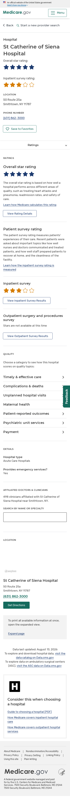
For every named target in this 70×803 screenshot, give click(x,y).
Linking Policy (53, 755)
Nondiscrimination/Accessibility (42, 751)
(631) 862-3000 (14, 118)
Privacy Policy (11, 755)
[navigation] (35, 145)
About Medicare (12, 751)
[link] (35, 377)
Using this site (11, 759)
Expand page (16, 633)
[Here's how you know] (35, 4)
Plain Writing (30, 759)
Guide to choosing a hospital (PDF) (29, 711)
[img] (19, 67)
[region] (35, 560)
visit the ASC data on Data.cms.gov (39, 665)
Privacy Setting (33, 755)
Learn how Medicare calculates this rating (29, 204)
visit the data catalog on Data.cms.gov (40, 655)
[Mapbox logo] (11, 571)
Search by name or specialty (23, 508)
